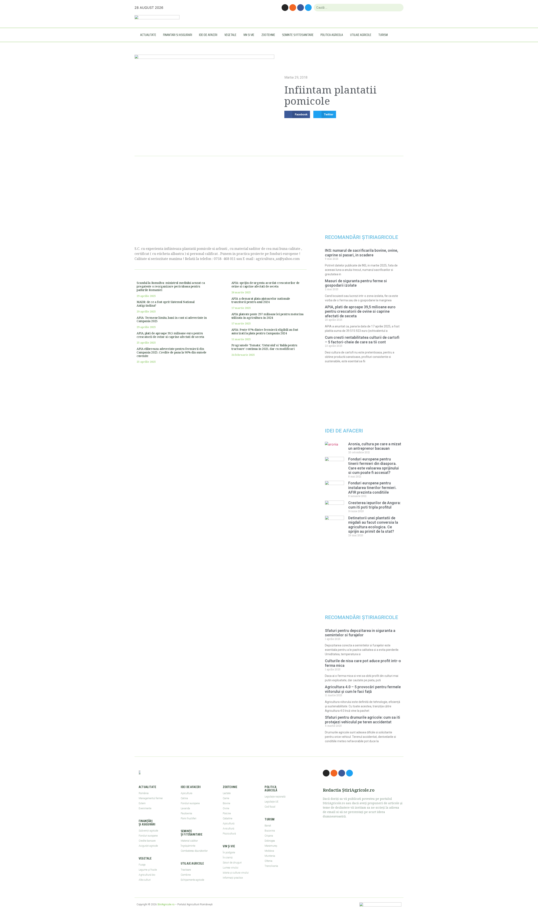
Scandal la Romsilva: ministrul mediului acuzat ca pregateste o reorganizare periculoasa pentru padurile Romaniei (171, 286)
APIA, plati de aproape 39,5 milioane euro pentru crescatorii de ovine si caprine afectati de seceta (170, 335)
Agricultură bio (147, 874)
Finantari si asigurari (177, 34)
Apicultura (186, 793)
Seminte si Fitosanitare (298, 34)
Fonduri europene (148, 835)
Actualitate (148, 34)
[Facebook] (300, 7)
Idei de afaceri (208, 34)
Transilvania (271, 866)
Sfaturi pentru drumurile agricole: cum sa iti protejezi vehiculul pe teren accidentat (362, 719)
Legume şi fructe (148, 869)
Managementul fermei (151, 798)
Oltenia (268, 860)
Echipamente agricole (192, 879)
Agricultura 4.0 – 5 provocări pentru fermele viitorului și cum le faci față (363, 689)
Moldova (269, 850)
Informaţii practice (233, 877)
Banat (268, 825)
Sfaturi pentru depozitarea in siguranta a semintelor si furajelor (360, 632)
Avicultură (228, 828)
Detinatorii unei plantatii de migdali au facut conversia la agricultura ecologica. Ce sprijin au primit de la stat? (373, 525)
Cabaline (227, 818)
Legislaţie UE (271, 801)
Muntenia (270, 855)
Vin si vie (248, 34)
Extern (142, 803)
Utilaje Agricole (360, 34)
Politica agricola (331, 34)
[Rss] (292, 7)
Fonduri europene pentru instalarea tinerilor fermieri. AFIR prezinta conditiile (372, 487)
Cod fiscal (270, 806)
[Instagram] (285, 7)
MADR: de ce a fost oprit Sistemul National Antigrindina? (165, 303)
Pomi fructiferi (188, 818)
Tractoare (186, 869)
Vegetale (230, 34)
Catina (184, 798)
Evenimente (145, 808)
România (144, 793)
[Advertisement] (220, 206)
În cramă (227, 857)
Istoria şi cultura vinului (236, 872)
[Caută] (399, 7)
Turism (383, 34)
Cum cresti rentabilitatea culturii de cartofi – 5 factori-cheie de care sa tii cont (362, 339)
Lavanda (185, 808)
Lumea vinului (230, 867)
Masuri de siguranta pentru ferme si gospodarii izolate (356, 283)
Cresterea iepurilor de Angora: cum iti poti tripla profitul (374, 505)
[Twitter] (308, 7)
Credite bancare (147, 840)
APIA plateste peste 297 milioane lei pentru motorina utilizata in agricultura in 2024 (267, 316)
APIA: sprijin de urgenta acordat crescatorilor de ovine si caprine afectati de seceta (265, 284)
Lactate (227, 793)
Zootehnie (268, 34)
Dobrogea (270, 840)
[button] (297, 114)
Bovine (226, 803)
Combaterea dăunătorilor (194, 850)
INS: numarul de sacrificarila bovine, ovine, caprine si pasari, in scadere (361, 252)
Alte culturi (145, 879)
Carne (226, 798)
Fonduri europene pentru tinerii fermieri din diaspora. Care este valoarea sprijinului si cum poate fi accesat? (373, 466)
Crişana (269, 835)
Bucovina (270, 830)
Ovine (226, 808)
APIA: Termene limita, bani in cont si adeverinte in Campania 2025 (172, 319)
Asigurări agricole (148, 845)
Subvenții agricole (148, 830)
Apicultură (228, 823)
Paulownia (186, 813)
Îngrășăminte (188, 845)
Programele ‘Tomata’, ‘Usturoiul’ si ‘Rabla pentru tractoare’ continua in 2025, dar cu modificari (264, 347)
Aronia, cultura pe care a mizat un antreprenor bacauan (374, 446)
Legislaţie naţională (275, 796)
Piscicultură (229, 833)
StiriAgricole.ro (165, 904)
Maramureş (271, 845)
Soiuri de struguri (232, 862)
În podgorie (229, 852)
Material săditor (189, 840)
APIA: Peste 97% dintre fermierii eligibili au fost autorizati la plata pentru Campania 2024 (264, 331)
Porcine (227, 813)
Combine (186, 874)
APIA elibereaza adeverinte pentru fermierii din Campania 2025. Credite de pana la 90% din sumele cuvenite (171, 352)
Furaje (142, 864)
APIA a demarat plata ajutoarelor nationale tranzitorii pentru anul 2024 (260, 300)
